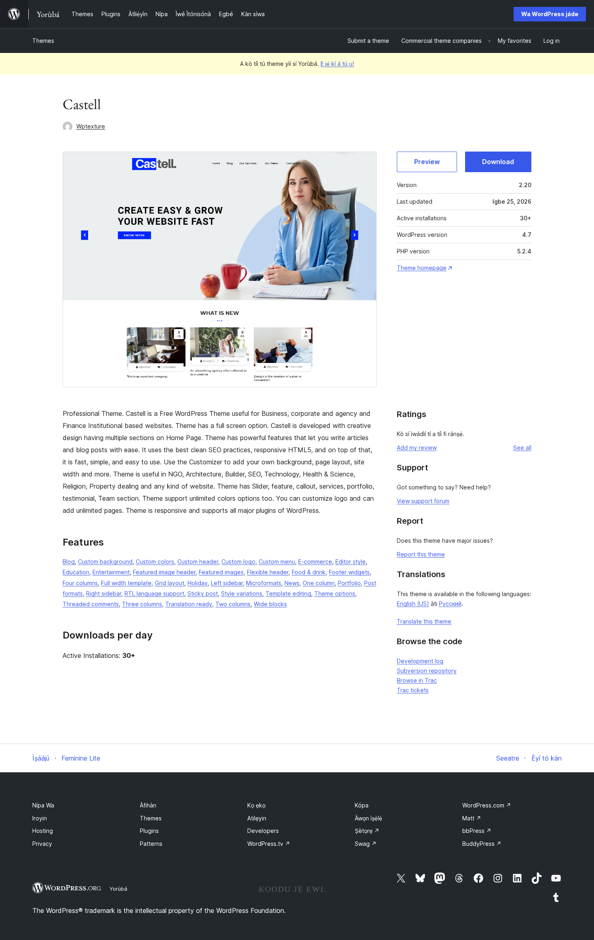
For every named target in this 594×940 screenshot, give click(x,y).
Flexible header (268, 572)
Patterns (151, 843)
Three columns (142, 604)
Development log (420, 661)
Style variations (241, 593)
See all (522, 447)
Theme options (334, 593)
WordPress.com (486, 805)
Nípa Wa (43, 805)
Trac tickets (413, 690)
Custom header (197, 561)
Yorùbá (118, 888)
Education (76, 572)
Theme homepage (422, 267)
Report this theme (421, 554)
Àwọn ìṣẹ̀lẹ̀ (368, 818)
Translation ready (188, 604)
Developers (263, 830)
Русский (450, 603)
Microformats (263, 583)
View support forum (423, 500)
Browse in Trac (417, 680)
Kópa (362, 805)
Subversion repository (427, 670)
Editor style (350, 561)
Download (498, 162)
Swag (366, 843)
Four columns (80, 583)
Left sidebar (227, 583)
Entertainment (111, 572)
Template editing (288, 593)
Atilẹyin (256, 818)
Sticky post (202, 593)
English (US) (413, 603)
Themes (43, 40)
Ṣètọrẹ (367, 830)
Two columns (233, 604)
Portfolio (349, 583)
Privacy (42, 843)
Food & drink (309, 572)
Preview (427, 162)
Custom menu (277, 561)
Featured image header (164, 572)
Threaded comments (91, 604)
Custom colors (155, 561)
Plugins (149, 830)
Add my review (417, 447)
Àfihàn (148, 805)
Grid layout (169, 583)
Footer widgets (349, 572)
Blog (69, 561)
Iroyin (39, 818)
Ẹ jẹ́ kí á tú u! (337, 63)
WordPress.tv (268, 843)
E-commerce (315, 561)
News (291, 583)
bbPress (476, 830)
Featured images (221, 572)
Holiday (197, 583)
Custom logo (238, 561)
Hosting (42, 830)
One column (319, 583)
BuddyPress (481, 843)
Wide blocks (270, 604)
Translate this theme (424, 621)
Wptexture (90, 126)
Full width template (126, 583)
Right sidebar (103, 593)
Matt (471, 818)
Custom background (105, 561)
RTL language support (154, 593)
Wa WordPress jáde (549, 14)
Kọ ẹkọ (256, 805)
